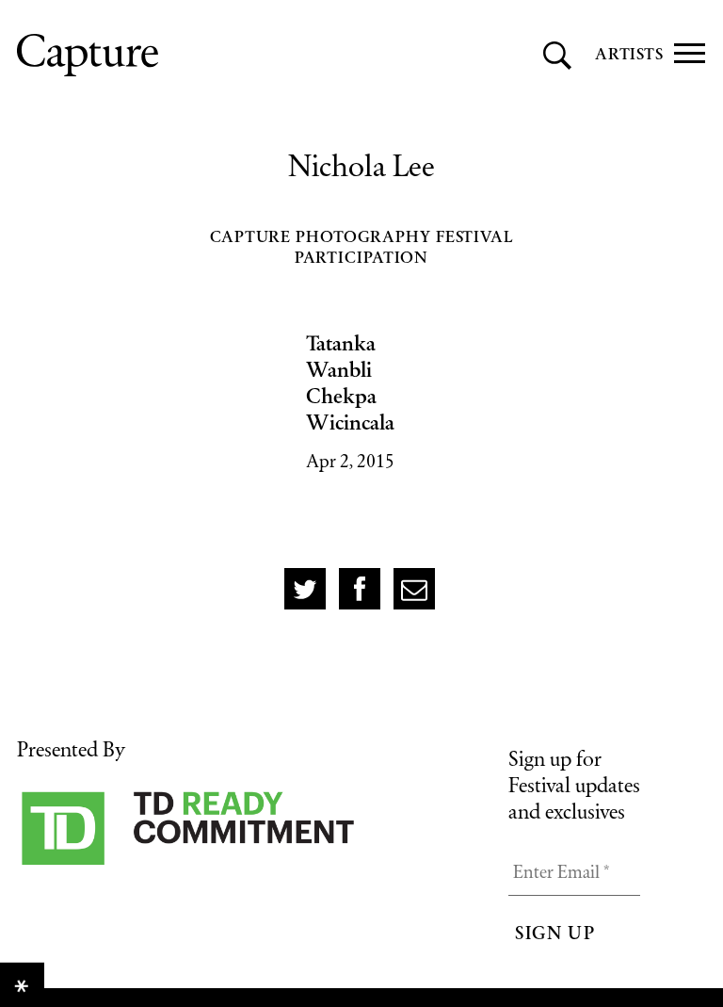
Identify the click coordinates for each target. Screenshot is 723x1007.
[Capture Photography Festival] (172, 55)
